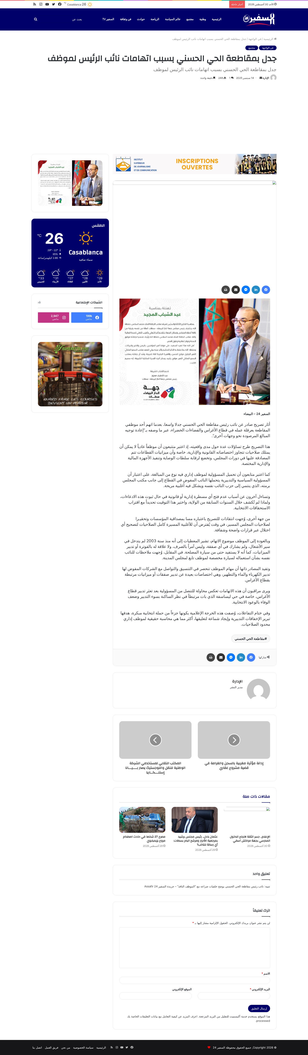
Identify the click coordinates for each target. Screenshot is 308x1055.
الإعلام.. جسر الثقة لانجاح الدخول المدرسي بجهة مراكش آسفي (250, 838)
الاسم (265, 973)
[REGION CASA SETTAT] (194, 351)
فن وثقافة (125, 19)
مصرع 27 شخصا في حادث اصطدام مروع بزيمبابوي (144, 838)
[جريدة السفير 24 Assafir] (259, 19)
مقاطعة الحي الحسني (250, 639)
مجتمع (190, 19)
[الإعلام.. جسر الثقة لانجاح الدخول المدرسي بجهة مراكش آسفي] (247, 820)
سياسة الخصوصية (83, 1047)
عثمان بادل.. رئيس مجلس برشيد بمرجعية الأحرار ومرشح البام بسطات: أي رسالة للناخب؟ (195, 840)
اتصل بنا (37, 1047)
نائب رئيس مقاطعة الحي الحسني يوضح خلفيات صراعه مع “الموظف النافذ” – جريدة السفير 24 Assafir (204, 886)
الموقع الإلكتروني (182, 989)
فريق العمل (51, 1047)
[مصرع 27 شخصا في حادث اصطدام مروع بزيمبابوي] (142, 820)
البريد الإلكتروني (260, 989)
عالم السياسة (173, 19)
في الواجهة (254, 39)
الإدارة (266, 77)
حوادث (141, 19)
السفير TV (108, 19)
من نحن (65, 1047)
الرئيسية (216, 19)
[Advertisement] (154, 116)
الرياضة (155, 19)
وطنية (202, 19)
